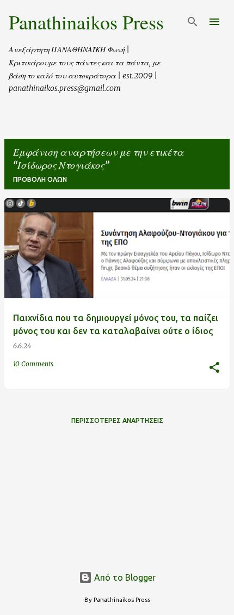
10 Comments (33, 364)
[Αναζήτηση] (192, 22)
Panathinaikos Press (86, 22)
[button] (214, 368)
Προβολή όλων (40, 179)
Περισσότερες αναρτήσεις (117, 420)
